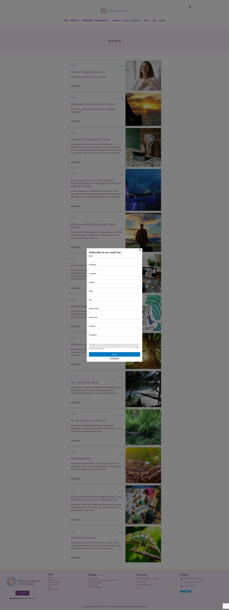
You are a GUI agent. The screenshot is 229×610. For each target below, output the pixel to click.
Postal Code (93, 317)
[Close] (140, 250)
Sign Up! (114, 354)
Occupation (93, 335)
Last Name (92, 273)
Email (91, 256)
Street (91, 291)
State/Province (94, 308)
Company (92, 326)
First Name (92, 264)
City (90, 300)
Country (91, 282)
